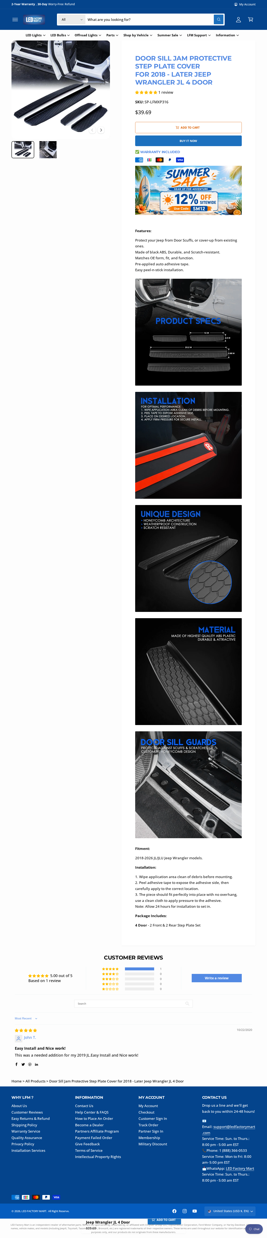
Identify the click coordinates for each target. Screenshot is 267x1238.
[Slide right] (101, 130)
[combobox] (155, 19)
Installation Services (28, 1150)
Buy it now (188, 141)
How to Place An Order (94, 1118)
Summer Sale (167, 35)
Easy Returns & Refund (30, 1118)
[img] (26, 1030)
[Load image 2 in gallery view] (48, 149)
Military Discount (153, 1144)
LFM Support (197, 35)
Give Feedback (87, 1144)
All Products (35, 1081)
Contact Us (84, 1105)
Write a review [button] (217, 978)
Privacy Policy (22, 1144)
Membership (149, 1137)
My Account (247, 4)
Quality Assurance (26, 1137)
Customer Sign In (153, 1118)
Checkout (146, 1112)
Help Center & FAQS (91, 1112)
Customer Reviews (27, 1112)
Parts (110, 35)
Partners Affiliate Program (97, 1131)
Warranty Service (25, 1131)
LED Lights (34, 35)
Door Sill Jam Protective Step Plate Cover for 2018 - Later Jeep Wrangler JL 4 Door (116, 1081)
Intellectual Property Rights (98, 1156)
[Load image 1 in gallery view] (22, 149)
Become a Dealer (89, 1125)
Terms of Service (89, 1150)
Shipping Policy (24, 1125)
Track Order (148, 1125)
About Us (19, 1105)
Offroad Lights (86, 35)
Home (16, 1081)
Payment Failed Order (93, 1137)
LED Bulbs (58, 35)
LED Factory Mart (240, 1168)
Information (225, 35)
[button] (15, 19)
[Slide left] (92, 130)
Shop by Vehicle (136, 35)
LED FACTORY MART (33, 1211)
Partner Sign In (151, 1131)
